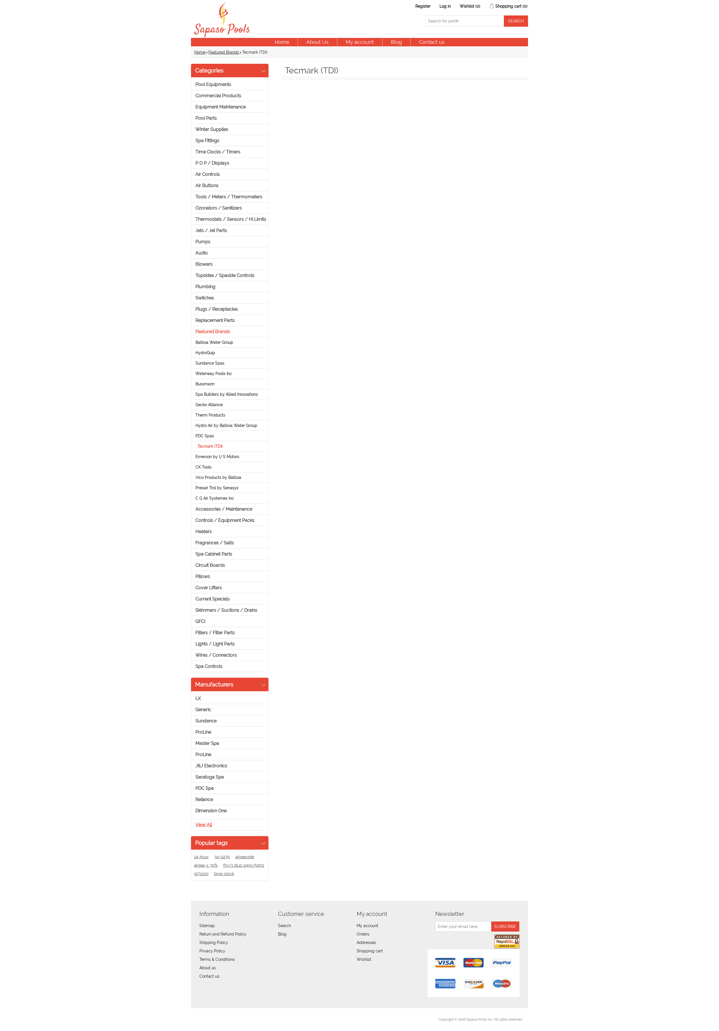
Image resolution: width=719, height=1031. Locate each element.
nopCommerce (227, 1019)
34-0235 (222, 856)
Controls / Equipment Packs (224, 520)
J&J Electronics (211, 765)
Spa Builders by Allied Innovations (226, 394)
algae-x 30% (206, 865)
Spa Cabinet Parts (213, 554)
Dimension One (211, 810)
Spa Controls (208, 666)
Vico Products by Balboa (218, 477)
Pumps (202, 241)
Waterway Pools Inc (213, 373)
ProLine (203, 732)
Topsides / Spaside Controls (224, 275)
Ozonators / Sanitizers (218, 208)
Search (284, 925)
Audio (201, 253)
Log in (445, 6)
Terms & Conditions (217, 959)
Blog (396, 42)
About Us (317, 42)
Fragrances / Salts (214, 542)
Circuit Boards (210, 565)
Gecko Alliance (209, 404)
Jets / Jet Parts (211, 230)
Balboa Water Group (214, 342)
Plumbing (205, 286)
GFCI (200, 621)
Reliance (204, 799)
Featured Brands (223, 52)
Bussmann (205, 384)
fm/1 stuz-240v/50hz (243, 865)
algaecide (244, 856)
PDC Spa (204, 788)
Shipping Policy (213, 942)
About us (207, 968)
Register (423, 6)
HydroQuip (205, 353)
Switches (204, 298)
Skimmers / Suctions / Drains (226, 610)
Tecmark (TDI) (210, 446)
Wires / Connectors (216, 655)
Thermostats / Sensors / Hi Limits (230, 219)
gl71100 (201, 873)
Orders (363, 934)
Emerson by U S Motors (217, 456)
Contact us (432, 42)
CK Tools (203, 467)
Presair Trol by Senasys (216, 488)
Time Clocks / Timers (217, 151)
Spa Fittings (207, 140)
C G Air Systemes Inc (214, 498)
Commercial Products (218, 95)
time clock (224, 873)
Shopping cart (370, 951)
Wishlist (364, 959)
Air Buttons (207, 185)
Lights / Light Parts (215, 644)
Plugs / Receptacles (216, 309)
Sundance (206, 720)
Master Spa (207, 743)
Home (282, 42)
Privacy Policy (212, 951)
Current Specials (212, 599)
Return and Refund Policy (222, 934)
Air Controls (207, 174)
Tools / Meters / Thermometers (228, 196)
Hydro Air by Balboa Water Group (226, 425)
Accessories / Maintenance (223, 509)
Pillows (202, 576)
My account (360, 42)
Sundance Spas (209, 363)
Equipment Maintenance (220, 107)
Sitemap (207, 925)
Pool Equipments (213, 84)
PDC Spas (204, 436)
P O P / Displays (212, 163)
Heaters (203, 531)
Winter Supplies (211, 129)
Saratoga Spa (209, 777)
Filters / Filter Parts (215, 632)
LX (198, 698)
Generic (203, 709)
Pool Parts (206, 118)
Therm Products (210, 415)
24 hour (201, 856)
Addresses (366, 942)
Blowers (204, 264)
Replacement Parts (215, 320)
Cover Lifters (208, 587)
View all (203, 824)
